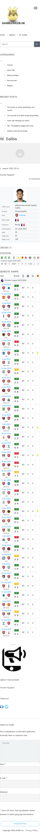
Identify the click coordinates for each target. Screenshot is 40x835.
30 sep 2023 (6, 573)
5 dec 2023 (6, 499)
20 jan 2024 (6, 443)
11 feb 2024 (6, 415)
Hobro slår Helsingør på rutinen (18, 121)
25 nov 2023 (6, 517)
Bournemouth (12, 80)
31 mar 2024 (6, 368)
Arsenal (22, 215)
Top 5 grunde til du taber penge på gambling (22, 115)
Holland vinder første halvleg (17, 131)
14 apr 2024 (6, 340)
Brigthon (10, 86)
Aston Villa (11, 70)
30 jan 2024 (6, 434)
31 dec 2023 (6, 452)
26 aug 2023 (6, 610)
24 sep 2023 (6, 583)
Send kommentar (20, 824)
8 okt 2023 (6, 564)
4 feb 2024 (6, 424)
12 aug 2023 (6, 629)
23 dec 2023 (6, 471)
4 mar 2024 (6, 387)
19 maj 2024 (6, 285)
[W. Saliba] (20, 153)
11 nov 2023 (6, 527)
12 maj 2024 (6, 294)
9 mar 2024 (6, 378)
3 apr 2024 (6, 359)
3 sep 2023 (6, 601)
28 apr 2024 (6, 312)
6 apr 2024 (6, 350)
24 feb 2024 (6, 396)
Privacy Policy (32, 830)
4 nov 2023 (6, 536)
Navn (3, 764)
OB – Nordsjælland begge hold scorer (20, 126)
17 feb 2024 (6, 406)
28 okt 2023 (6, 545)
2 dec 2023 (6, 508)
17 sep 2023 (6, 592)
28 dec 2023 (6, 461)
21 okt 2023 (6, 555)
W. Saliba (8, 139)
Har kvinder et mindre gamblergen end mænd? (20, 108)
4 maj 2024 (6, 303)
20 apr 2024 (6, 331)
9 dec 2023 (6, 489)
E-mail (3, 778)
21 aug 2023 (6, 620)
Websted (3, 792)
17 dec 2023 (6, 480)
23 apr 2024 (6, 322)
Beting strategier (13, 75)
